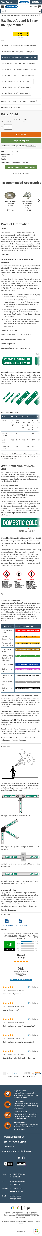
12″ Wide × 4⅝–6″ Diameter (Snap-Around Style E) (19, 75)
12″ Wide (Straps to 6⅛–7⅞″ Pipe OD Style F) (17, 81)
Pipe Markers (16, 15)
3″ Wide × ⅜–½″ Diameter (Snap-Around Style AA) (19, 46)
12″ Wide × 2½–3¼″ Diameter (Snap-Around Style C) (19, 63)
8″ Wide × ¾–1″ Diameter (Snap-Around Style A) (18, 51)
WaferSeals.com (22, 1217)
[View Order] (20, 8)
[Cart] (40, 7)
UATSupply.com (35, 1215)
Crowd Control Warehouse (30, 1214)
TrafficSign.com (7, 1215)
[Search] (39, 11)
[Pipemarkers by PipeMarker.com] (11, 6)
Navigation (2, 6)
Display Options (13, 1076)
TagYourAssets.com (25, 1215)
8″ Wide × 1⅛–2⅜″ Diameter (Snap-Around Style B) (19, 57)
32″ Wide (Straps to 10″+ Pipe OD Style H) (16, 93)
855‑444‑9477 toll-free (17, 1174)
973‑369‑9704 (31, 146)
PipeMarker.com (6, 15)
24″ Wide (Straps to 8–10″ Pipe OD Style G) (16, 87)
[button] (36, 1230)
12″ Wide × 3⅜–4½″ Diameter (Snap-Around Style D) (19, 69)
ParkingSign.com (15, 1215)
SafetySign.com (20, 1214)
